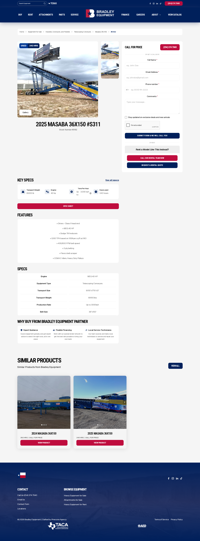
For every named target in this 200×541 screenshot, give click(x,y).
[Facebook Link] (150, 4)
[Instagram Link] (154, 4)
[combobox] (127, 90)
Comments (152, 96)
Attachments (46, 14)
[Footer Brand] (21, 476)
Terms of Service (161, 519)
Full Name (152, 60)
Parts (62, 14)
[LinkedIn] (177, 478)
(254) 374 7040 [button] (174, 3)
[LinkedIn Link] (157, 4)
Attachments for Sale (73, 500)
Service (75, 14)
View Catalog (175, 14)
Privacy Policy (177, 519)
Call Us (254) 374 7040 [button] (27, 495)
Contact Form (23, 504)
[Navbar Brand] (100, 14)
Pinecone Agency (59, 519)
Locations (21, 508)
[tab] (41, 424)
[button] (156, 14)
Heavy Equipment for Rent (75, 504)
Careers (140, 14)
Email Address (152, 72)
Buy (20, 14)
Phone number (152, 84)
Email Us (21, 499)
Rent (30, 14)
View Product (44, 443)
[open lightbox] (110, 50)
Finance (125, 14)
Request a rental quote (152, 165)
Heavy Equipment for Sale (75, 495)
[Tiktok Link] (161, 4)
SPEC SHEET (68, 206)
